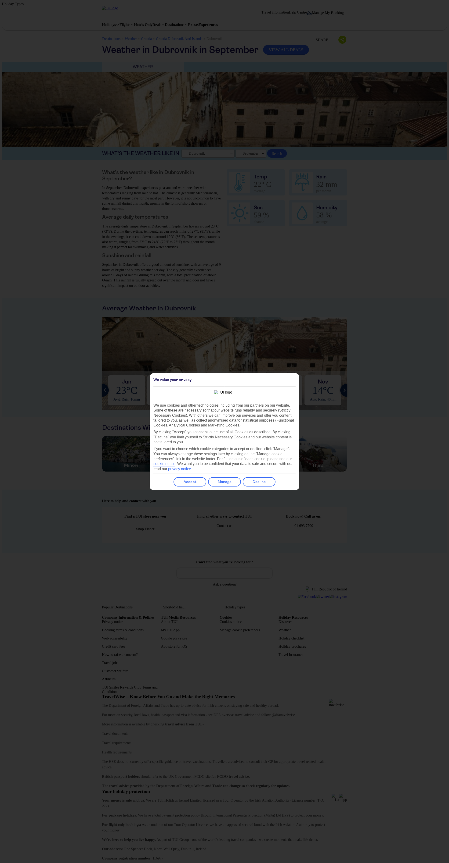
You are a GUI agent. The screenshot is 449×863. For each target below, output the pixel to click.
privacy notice (179, 469)
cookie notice (164, 464)
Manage (225, 481)
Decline (259, 481)
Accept (190, 481)
